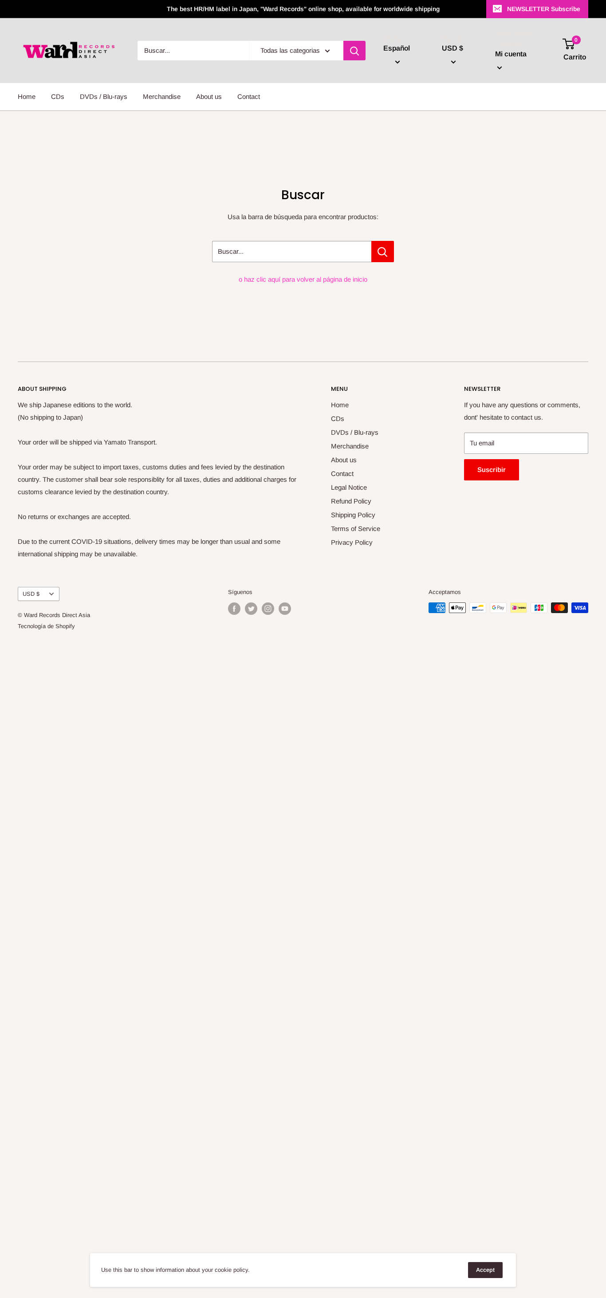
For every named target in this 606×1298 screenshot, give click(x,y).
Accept (485, 1270)
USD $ (31, 593)
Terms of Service (355, 528)
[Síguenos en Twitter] (251, 608)
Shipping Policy (353, 515)
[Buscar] (354, 50)
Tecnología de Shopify (46, 626)
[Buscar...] (382, 251)
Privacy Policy (352, 542)
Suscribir (491, 469)
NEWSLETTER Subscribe (543, 8)
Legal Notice (349, 487)
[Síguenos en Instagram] (268, 608)
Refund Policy (351, 501)
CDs (57, 96)
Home (26, 96)
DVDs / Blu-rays (103, 96)
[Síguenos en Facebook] (234, 608)
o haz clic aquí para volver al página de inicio (303, 279)
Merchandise (162, 96)
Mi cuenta (511, 54)
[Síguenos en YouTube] (285, 608)
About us (209, 96)
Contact (248, 96)
